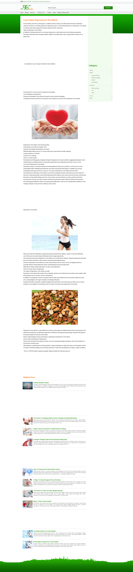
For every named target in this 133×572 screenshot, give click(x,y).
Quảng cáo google (27, 1)
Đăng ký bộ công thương (45, 1)
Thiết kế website (35, 1)
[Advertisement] (54, 51)
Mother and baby (95, 88)
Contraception (95, 82)
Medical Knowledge (96, 77)
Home (21, 12)
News (54, 12)
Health (32, 12)
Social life (41, 12)
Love (93, 90)
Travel (49, 12)
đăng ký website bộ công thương (58, 351)
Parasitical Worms (96, 75)
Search (108, 7)
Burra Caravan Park (63, 12)
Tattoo (93, 92)
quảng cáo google (43, 351)
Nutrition (93, 80)
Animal (27, 12)
